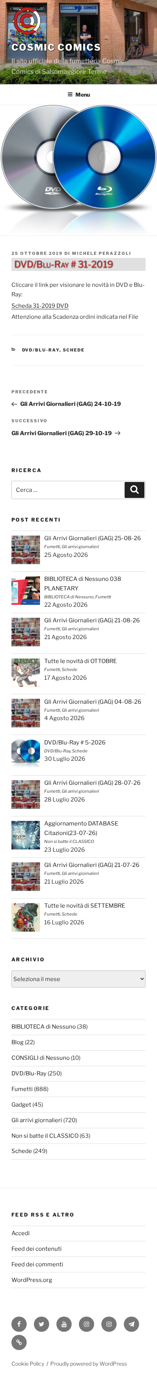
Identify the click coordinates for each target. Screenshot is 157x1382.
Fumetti (22, 1089)
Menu (82, 94)
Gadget (21, 1104)
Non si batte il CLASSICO (44, 1135)
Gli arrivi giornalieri (36, 1120)
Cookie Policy (27, 1363)
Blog (17, 1042)
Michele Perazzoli (101, 253)
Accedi (20, 1233)
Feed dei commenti (37, 1264)
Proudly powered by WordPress (88, 1363)
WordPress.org (31, 1280)
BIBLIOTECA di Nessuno (43, 1026)
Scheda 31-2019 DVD (40, 305)
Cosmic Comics (56, 47)
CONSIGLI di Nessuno (40, 1057)
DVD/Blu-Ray (40, 350)
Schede (74, 350)
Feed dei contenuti (36, 1248)
